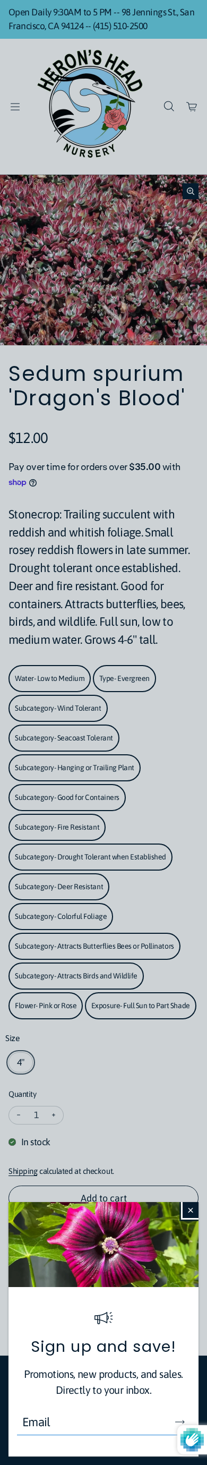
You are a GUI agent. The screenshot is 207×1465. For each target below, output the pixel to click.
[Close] (191, 1210)
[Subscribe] (180, 1422)
